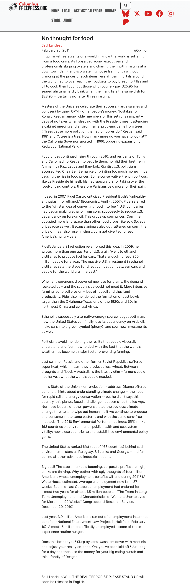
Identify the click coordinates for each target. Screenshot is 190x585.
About (68, 20)
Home (55, 11)
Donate (110, 11)
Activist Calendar (88, 11)
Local (66, 11)
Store (55, 20)
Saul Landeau (52, 45)
